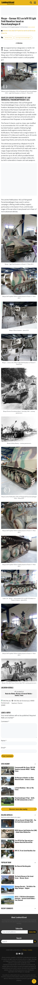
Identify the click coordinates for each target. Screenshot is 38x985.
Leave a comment (31, 27)
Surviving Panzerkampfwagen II (23, 37)
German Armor (8, 37)
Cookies (30, 950)
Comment (5, 721)
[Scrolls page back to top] (34, 981)
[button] (17, 953)
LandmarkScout (7, 3)
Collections (5, 31)
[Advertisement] (19, 11)
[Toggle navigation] (35, 3)
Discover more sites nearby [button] (18, 809)
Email (3, 748)
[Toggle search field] (31, 2)
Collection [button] (19, 43)
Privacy (25, 950)
